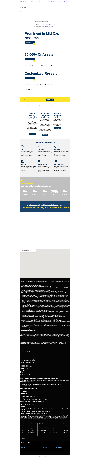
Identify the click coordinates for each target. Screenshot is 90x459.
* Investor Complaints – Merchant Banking (27, 360)
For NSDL (22, 372)
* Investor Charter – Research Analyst (26, 352)
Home (32, 1)
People (60, 1)
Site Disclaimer (23, 438)
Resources (48, 1)
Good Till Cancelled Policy (25, 374)
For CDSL (22, 371)
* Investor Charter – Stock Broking (26, 351)
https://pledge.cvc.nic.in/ (49, 26)
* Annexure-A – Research (24, 365)
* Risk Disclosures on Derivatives (26, 349)
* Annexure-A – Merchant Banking (26, 366)
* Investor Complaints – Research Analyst (27, 359)
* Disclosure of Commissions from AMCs (27, 347)
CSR (64, 1)
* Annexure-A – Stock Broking (25, 364)
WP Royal (51, 456)
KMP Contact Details (24, 368)
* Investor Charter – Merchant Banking (26, 354)
